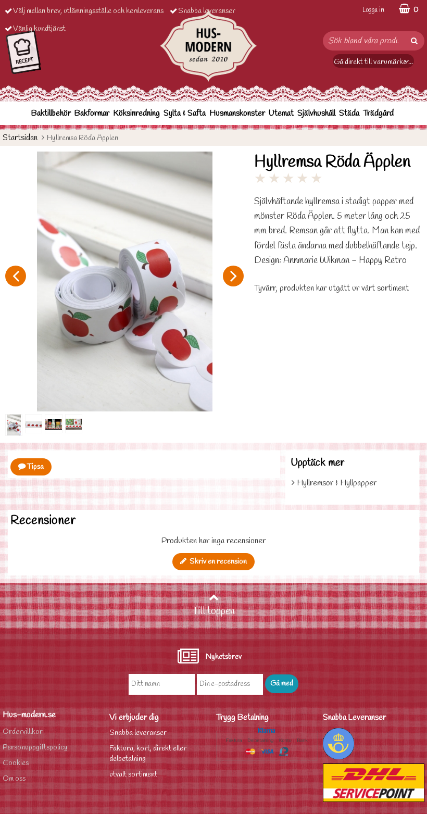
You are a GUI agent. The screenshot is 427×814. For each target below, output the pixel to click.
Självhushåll (316, 113)
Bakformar (91, 113)
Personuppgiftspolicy (35, 748)
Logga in (373, 10)
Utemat (281, 113)
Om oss (14, 779)
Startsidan (20, 137)
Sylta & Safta (185, 113)
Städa (349, 113)
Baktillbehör (51, 113)
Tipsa (35, 467)
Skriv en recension (216, 562)
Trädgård (378, 113)
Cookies (16, 763)
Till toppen (213, 611)
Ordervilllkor (23, 732)
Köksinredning (136, 113)
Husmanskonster (237, 113)
